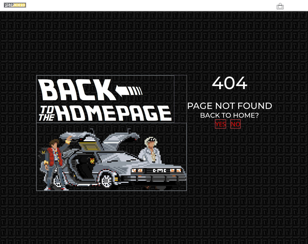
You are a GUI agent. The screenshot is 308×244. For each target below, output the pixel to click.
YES (220, 124)
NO (234, 124)
